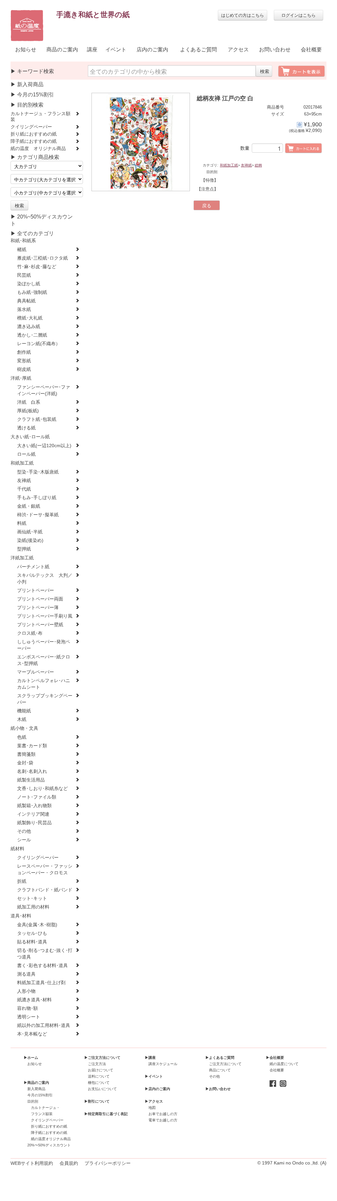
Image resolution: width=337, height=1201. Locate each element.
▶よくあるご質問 (219, 1058)
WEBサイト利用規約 (32, 1163)
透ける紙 (26, 427)
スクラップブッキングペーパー (44, 699)
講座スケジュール (162, 1064)
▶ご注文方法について (102, 1058)
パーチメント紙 (33, 566)
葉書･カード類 (32, 745)
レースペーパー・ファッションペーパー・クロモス (44, 869)
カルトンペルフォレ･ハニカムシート (43, 684)
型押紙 (24, 549)
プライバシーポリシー (108, 1163)
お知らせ (25, 49)
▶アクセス (154, 1101)
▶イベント (154, 1076)
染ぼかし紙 (28, 283)
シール (24, 839)
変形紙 (24, 360)
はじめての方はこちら (242, 15)
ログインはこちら (298, 15)
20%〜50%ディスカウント (49, 1145)
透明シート (28, 1016)
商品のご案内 (62, 49)
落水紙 (24, 309)
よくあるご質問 (198, 49)
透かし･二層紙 (32, 335)
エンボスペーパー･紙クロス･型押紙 (43, 660)
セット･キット (32, 898)
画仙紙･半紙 (29, 531)
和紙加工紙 (22, 463)
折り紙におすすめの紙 (34, 134)
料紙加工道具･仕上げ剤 (41, 982)
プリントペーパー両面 (40, 599)
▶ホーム (31, 1058)
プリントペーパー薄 (38, 607)
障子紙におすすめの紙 (34, 141)
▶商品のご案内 (36, 1083)
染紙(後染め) (30, 540)
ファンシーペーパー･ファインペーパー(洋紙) (43, 390)
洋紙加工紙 (22, 557)
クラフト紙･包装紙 (36, 419)
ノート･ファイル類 (36, 797)
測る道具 (26, 974)
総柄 (258, 165)
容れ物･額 (27, 1008)
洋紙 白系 (28, 402)
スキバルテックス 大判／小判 (44, 578)
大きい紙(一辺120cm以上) (44, 445)
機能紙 (24, 710)
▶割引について (97, 1101)
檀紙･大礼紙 (29, 318)
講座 (92, 49)
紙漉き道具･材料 (34, 999)
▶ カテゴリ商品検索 (35, 157)
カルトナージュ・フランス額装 (40, 116)
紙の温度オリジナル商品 (51, 1139)
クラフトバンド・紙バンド (44, 889)
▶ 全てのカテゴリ (32, 233)
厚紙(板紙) (28, 410)
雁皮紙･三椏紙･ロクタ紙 (42, 258)
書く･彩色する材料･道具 (42, 965)
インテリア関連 (33, 814)
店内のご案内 (152, 49)
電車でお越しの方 (162, 1120)
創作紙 (24, 352)
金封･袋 (25, 762)
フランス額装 (42, 1114)
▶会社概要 (275, 1058)
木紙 (21, 719)
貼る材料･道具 (32, 941)
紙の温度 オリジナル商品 (38, 148)
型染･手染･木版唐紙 (38, 472)
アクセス (238, 49)
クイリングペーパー (31, 126)
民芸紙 (24, 275)
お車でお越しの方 (162, 1114)
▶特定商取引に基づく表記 (106, 1114)
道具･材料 (21, 915)
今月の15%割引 (40, 1095)
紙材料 (17, 848)
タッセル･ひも (32, 933)
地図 (152, 1108)
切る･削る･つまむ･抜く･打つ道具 (44, 953)
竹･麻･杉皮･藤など (36, 266)
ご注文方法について (225, 1064)
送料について (99, 1076)
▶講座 (150, 1058)
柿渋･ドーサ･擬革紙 (38, 514)
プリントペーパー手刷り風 (44, 616)
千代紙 (24, 489)
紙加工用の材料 (33, 907)
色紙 (21, 737)
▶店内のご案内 (157, 1089)
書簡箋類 (26, 754)
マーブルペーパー (35, 672)
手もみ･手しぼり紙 (36, 497)
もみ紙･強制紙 (32, 292)
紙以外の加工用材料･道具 (43, 1025)
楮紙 (21, 249)
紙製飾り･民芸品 (34, 822)
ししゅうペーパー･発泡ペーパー (43, 645)
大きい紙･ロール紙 (30, 436)
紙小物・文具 (24, 728)
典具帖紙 (26, 300)
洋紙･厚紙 (21, 378)
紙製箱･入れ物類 (34, 805)
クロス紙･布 (29, 633)
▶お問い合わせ (218, 1089)
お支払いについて (102, 1089)
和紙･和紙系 (23, 240)
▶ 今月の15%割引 (32, 94)
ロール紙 (26, 454)
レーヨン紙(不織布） (38, 343)
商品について (220, 1070)
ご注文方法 (97, 1064)
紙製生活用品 (31, 780)
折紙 (21, 881)
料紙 (21, 523)
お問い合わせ (275, 49)
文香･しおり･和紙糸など (42, 788)
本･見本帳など (32, 1034)
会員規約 (69, 1163)
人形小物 (26, 991)
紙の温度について (284, 1064)
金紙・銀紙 (28, 506)
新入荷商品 (36, 1089)
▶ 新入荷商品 (27, 84)
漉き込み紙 (28, 326)
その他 (24, 831)
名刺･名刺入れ (32, 771)
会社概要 (311, 49)
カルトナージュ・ (45, 1108)
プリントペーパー (35, 590)
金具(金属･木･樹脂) (37, 924)
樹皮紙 (24, 369)
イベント (115, 49)
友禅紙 (24, 480)
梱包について (99, 1083)
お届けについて (100, 1070)
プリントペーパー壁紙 (40, 624)
